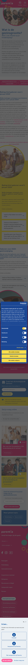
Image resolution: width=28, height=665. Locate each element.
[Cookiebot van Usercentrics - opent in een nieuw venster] (20, 304)
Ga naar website (7, 660)
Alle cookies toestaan (14, 352)
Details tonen (20, 347)
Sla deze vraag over (19, 660)
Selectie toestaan (14, 356)
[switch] (24, 333)
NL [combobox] (23, 622)
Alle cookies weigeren (14, 360)
